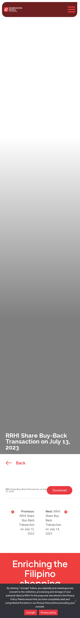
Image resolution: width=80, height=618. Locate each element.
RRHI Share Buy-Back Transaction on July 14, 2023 (53, 522)
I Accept (30, 612)
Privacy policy (48, 612)
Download (59, 490)
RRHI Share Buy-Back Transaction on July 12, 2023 (26, 524)
